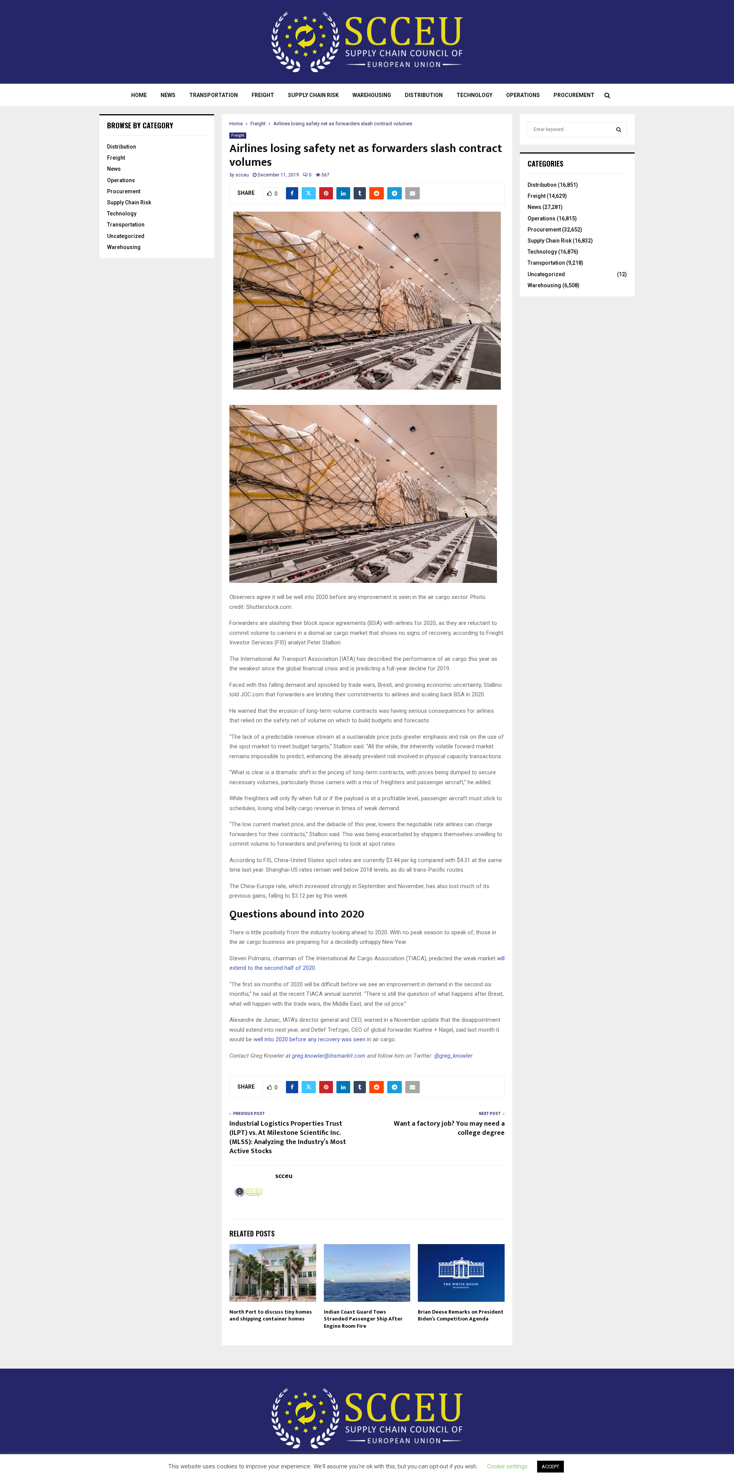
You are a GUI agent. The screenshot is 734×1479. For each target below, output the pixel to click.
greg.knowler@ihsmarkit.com (328, 1055)
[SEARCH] (619, 129)
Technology (474, 95)
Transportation (213, 95)
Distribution (424, 95)
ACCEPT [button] (550, 1466)
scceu (242, 175)
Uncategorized (126, 236)
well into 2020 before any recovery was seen (309, 1039)
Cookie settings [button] (507, 1466)
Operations (523, 95)
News (168, 95)
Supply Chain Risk (313, 95)
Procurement (574, 95)
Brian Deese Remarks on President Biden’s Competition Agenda (460, 1315)
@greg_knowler (453, 1055)
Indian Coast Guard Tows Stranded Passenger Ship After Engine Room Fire (363, 1318)
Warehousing (371, 95)
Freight (263, 95)
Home (139, 95)
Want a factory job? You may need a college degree (449, 1128)
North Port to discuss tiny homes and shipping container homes (270, 1315)
